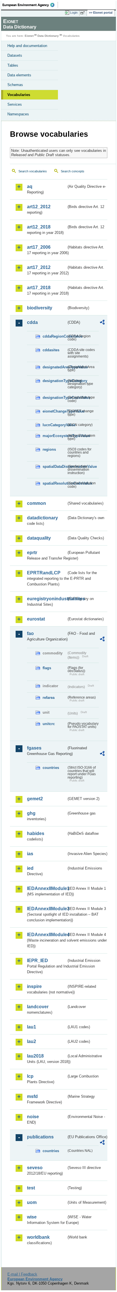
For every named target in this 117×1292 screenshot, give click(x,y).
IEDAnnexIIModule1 (46, 888)
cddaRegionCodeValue (54, 336)
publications (40, 1136)
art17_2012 (39, 267)
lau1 (31, 1026)
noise (33, 1116)
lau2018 (35, 1056)
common (36, 503)
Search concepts (72, 171)
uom (32, 1202)
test (31, 1187)
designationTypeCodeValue (54, 397)
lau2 (31, 1041)
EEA (30, 5)
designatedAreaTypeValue (54, 367)
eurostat (36, 619)
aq (29, 186)
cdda (32, 322)
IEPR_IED (37, 960)
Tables (12, 65)
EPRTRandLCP (43, 572)
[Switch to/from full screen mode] (83, 13)
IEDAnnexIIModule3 (46, 908)
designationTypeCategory (54, 381)
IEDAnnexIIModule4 (46, 934)
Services (14, 104)
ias (30, 853)
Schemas (15, 85)
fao (30, 633)
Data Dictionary (48, 35)
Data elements (19, 75)
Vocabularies (18, 95)
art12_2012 (39, 206)
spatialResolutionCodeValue (54, 483)
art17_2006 (39, 247)
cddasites (51, 350)
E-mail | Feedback (22, 1274)
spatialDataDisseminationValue (54, 466)
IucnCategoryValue (54, 425)
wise (32, 1217)
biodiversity (39, 307)
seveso (35, 1167)
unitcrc (49, 724)
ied (30, 868)
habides (35, 833)
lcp (30, 1076)
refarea (49, 697)
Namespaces (18, 114)
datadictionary (42, 517)
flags (47, 668)
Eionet (29, 35)
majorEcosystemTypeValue (54, 436)
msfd (32, 1096)
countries (51, 768)
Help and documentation (27, 46)
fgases (34, 748)
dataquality (39, 538)
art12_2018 (39, 226)
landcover (38, 1006)
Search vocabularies (32, 171)
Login (74, 12)
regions (49, 449)
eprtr (32, 552)
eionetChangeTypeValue (54, 411)
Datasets (14, 55)
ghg (31, 813)
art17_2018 (39, 287)
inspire (34, 986)
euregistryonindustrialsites (46, 598)
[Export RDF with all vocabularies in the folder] (102, 323)
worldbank (38, 1237)
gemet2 (35, 798)
